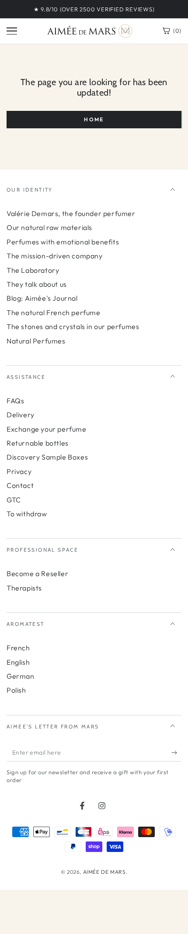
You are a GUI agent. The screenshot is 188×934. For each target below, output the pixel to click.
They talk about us (37, 284)
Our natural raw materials (49, 227)
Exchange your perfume (47, 429)
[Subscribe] (176, 752)
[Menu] (12, 30)
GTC (14, 499)
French (18, 647)
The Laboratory (33, 270)
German (21, 676)
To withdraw (27, 513)
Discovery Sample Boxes (47, 457)
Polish (16, 690)
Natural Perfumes (36, 341)
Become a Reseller (37, 573)
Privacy (19, 471)
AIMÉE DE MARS (104, 872)
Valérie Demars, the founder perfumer (71, 213)
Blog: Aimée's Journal (42, 298)
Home (94, 119)
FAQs (15, 400)
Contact (20, 485)
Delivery (21, 414)
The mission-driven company (55, 255)
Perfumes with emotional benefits (63, 241)
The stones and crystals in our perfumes (73, 326)
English (18, 662)
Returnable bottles (38, 443)
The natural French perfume (54, 312)
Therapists (24, 588)
